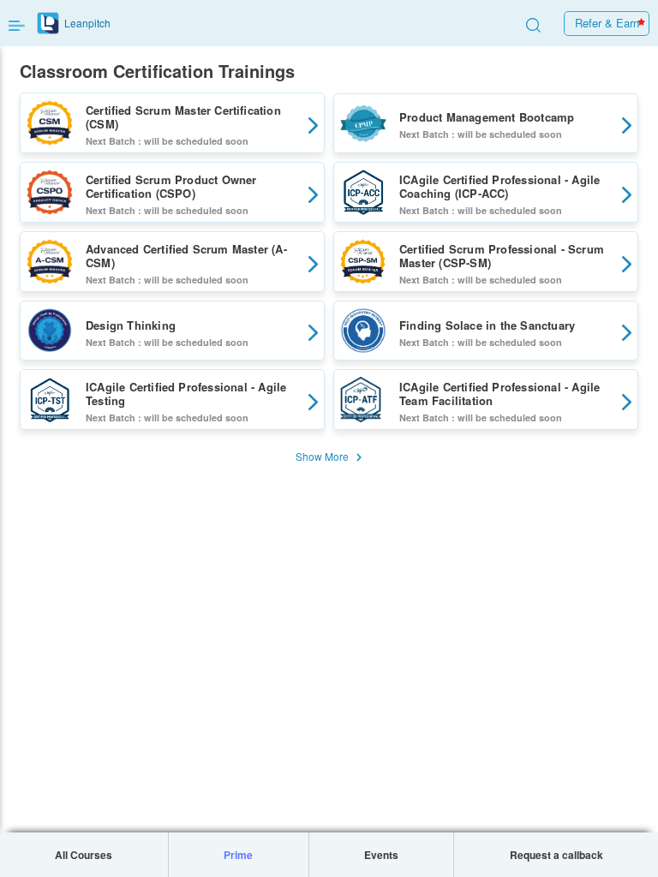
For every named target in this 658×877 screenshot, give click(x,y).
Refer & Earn (607, 23)
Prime (238, 854)
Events (381, 854)
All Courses (83, 854)
